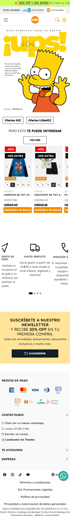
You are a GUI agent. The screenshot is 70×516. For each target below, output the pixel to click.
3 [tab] (37, 293)
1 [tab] (31, 293)
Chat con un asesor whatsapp (24, 423)
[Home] (35, 19)
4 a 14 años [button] (57, 10)
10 (23, 184)
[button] (35, 140)
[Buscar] (57, 20)
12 (29, 184)
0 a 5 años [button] (37, 10)
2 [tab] (35, 293)
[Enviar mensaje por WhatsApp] (63, 476)
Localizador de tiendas (19, 439)
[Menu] (6, 20)
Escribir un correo (16, 434)
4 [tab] (40, 293)
